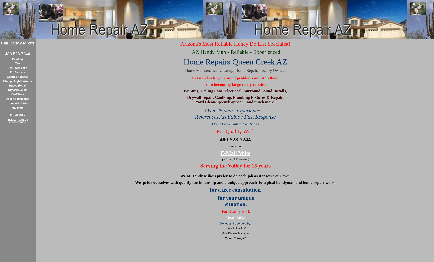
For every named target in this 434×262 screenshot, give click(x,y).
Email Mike (235, 218)
